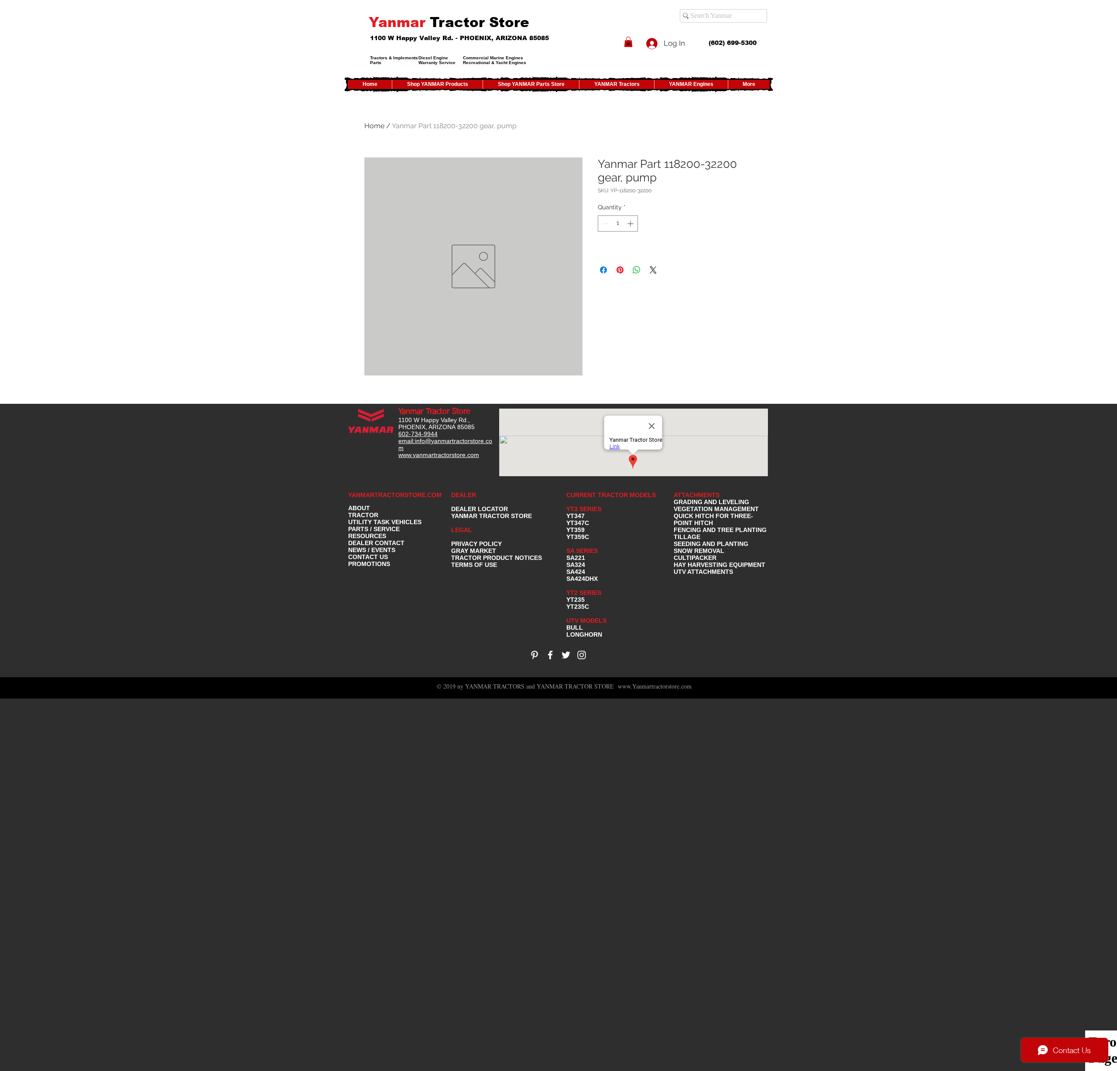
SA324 (575, 564)
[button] (628, 42)
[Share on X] (653, 270)
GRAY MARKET (473, 550)
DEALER (463, 494)
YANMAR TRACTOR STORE (491, 515)
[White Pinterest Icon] (534, 655)
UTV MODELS (586, 620)
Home (374, 126)
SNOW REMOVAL (699, 550)
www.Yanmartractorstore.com (655, 686)
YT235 (575, 599)
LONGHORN (584, 634)
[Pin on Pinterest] (620, 270)
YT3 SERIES (583, 508)
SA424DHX (582, 578)
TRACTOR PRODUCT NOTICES (496, 557)
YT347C (577, 522)
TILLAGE (687, 536)
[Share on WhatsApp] (636, 270)
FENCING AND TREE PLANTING (720, 529)
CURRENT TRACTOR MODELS (612, 494)
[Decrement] (604, 223)
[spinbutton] (618, 223)
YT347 (575, 515)
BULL (574, 627)
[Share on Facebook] (603, 270)
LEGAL (461, 529)
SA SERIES (582, 550)
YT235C (577, 606)
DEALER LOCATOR (479, 508)
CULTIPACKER (695, 557)
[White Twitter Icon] (566, 655)
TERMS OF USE (474, 564)
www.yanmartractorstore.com (438, 454)
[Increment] (631, 223)
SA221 (575, 557)
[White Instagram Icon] (581, 655)
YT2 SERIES (583, 592)
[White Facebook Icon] (550, 655)
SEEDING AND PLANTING (711, 543)
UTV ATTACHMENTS (703, 571)
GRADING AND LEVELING (711, 501)
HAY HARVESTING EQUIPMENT (719, 564)
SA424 (575, 571)
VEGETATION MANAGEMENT (716, 508)
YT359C (577, 536)
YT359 (575, 529)
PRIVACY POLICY (476, 543)
